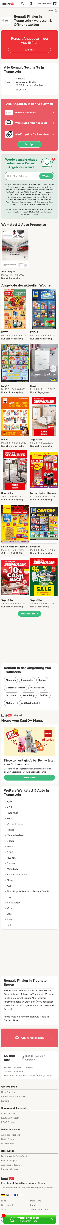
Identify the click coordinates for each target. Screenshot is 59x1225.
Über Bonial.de (8, 1092)
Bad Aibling (28, 695)
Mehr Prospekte (29, 613)
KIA (9, 896)
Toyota (10, 846)
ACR (9, 807)
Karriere (5, 1101)
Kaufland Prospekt (10, 1118)
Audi (9, 885)
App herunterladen (10, 1165)
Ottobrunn (11, 695)
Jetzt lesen (30, 777)
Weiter (46, 175)
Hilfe (3, 1200)
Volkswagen (13, 902)
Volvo (10, 908)
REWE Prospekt (9, 1122)
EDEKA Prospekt (9, 1113)
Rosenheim (27, 680)
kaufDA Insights (9, 1160)
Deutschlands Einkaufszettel (15, 1156)
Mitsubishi (12, 868)
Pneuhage (12, 812)
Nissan (10, 880)
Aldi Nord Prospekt (10, 1135)
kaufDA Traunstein (13, 1067)
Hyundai (11, 857)
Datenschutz (7, 1205)
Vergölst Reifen (15, 824)
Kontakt (33, 1205)
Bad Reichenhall (29, 703)
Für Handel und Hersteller (14, 1096)
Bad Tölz (44, 695)
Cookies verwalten (39, 1209)
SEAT (10, 852)
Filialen (29, 1067)
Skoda (10, 840)
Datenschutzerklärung (38, 204)
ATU (9, 801)
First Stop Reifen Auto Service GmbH (28, 891)
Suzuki (10, 919)
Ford (9, 818)
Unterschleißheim (15, 687)
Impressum (35, 1200)
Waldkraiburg (37, 687)
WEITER (29, 49)
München (11, 680)
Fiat (9, 925)
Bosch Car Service (17, 874)
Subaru (11, 863)
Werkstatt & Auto (12, 1071)
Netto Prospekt (8, 1139)
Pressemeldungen (10, 1169)
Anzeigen (50, 10)
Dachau (42, 680)
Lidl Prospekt (7, 1143)
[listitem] (15, 254)
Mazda (10, 829)
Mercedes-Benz (16, 835)
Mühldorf (11, 703)
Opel (9, 913)
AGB (3, 1209)
